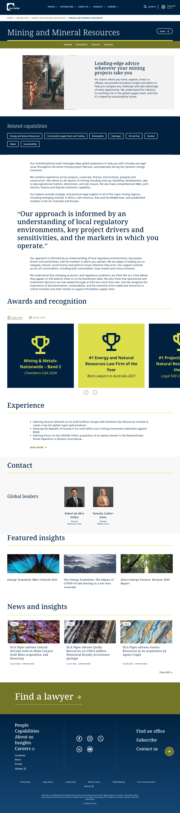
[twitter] (100, 738)
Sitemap (87, 786)
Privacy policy (25, 782)
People (51, 6)
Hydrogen (116, 136)
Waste (13, 144)
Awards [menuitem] (68, 44)
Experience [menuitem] (82, 44)
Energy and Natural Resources (49, 18)
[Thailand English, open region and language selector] (163, 7)
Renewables (98, 136)
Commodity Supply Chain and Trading (66, 136)
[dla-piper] (14, 6)
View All (164, 672)
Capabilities (66, 6)
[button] (159, 31)
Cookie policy (70, 782)
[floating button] (169, 751)
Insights (97, 6)
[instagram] (90, 738)
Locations (20, 755)
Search (152, 6)
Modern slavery (94, 782)
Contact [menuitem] (95, 44)
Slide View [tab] (17, 317)
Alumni (19, 768)
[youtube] (90, 749)
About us (83, 6)
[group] (40, 356)
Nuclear (151, 136)
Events (18, 763)
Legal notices (48, 782)
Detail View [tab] (39, 317)
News (18, 759)
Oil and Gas (134, 136)
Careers (111, 6)
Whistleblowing (119, 782)
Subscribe (146, 740)
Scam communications (146, 782)
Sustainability (30, 144)
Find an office (150, 731)
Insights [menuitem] (108, 44)
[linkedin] (79, 749)
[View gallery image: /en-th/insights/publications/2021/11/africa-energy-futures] (147, 563)
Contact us (147, 749)
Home (10, 18)
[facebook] (79, 738)
